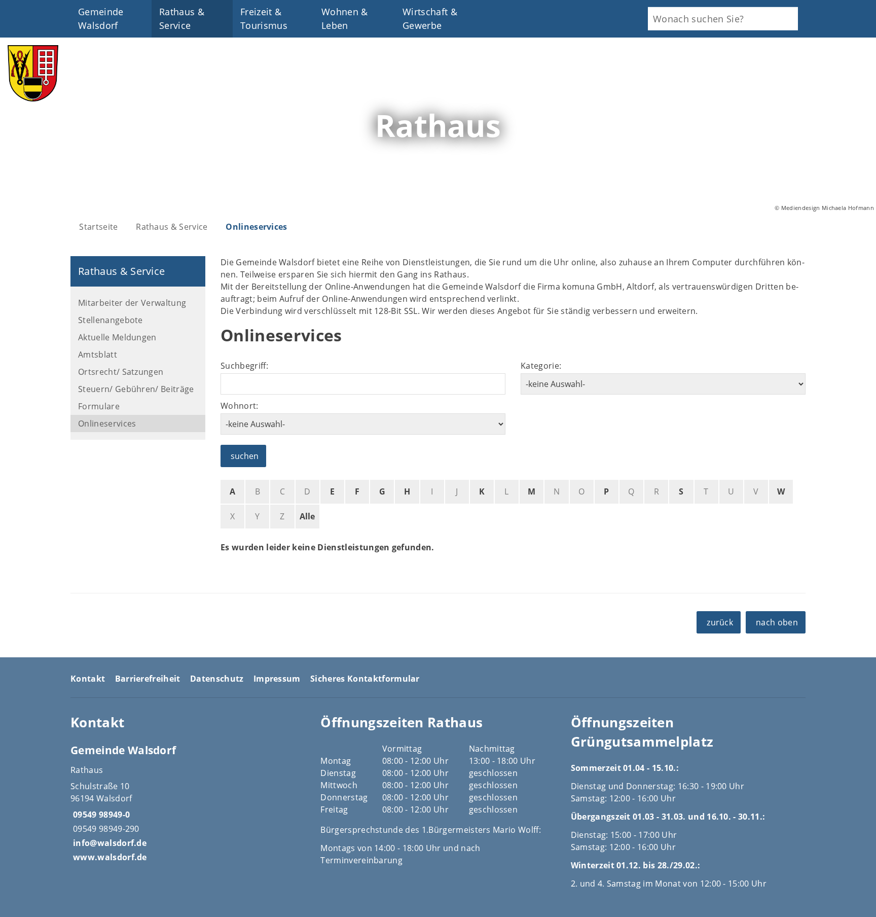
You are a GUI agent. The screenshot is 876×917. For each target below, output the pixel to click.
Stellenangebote (110, 320)
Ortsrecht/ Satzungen (120, 371)
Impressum (277, 678)
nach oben (777, 622)
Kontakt (87, 678)
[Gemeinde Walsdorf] (187, 803)
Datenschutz (217, 678)
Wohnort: (240, 405)
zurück (720, 622)
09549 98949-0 (100, 814)
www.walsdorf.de (108, 857)
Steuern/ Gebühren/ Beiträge (136, 389)
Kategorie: (541, 365)
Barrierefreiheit (147, 678)
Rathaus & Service (181, 18)
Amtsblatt (97, 354)
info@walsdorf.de (108, 843)
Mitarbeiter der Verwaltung (132, 302)
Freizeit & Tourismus (263, 18)
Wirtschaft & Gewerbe (430, 18)
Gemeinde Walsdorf (101, 18)
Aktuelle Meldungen (117, 337)
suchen (245, 456)
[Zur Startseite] (33, 98)
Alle (307, 516)
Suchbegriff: (244, 365)
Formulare (99, 406)
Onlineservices (256, 226)
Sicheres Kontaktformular (365, 678)
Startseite (98, 226)
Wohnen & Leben (344, 18)
